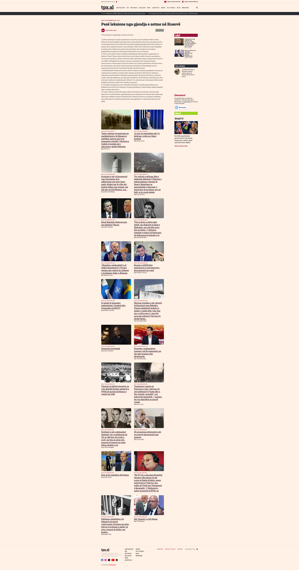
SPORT (163, 7)
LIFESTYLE (155, 7)
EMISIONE (185, 7)
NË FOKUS (133, 7)
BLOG (178, 7)
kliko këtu (187, 101)
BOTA (149, 7)
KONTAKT (160, 549)
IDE (128, 7)
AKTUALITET (120, 7)
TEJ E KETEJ (171, 7)
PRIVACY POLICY (170, 549)
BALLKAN (142, 7)
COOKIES (180, 549)
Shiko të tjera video (181, 146)
